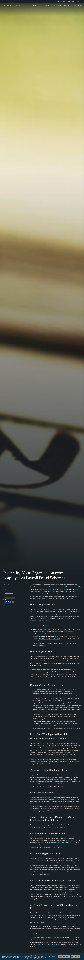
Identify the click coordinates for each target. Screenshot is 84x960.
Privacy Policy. (37, 958)
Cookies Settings (52, 956)
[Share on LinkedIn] (6, 602)
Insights (66, 5)
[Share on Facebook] (10, 602)
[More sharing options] (15, 602)
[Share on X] (8, 602)
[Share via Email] (13, 602)
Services (35, 5)
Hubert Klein (8, 591)
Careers (64, 1)
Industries (46, 5)
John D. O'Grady (9, 592)
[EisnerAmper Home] (11, 5)
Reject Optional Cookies (64, 956)
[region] (42, 956)
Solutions (56, 5)
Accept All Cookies (75, 956)
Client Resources (70, 1)
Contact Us (59, 1)
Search (78, 1)
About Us (76, 5)
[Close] (82, 956)
